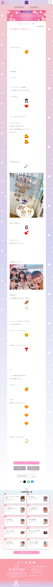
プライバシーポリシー (36, 582)
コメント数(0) (33, 471)
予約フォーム (34, 575)
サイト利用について (27, 582)
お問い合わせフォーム (36, 569)
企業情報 (22, 582)
